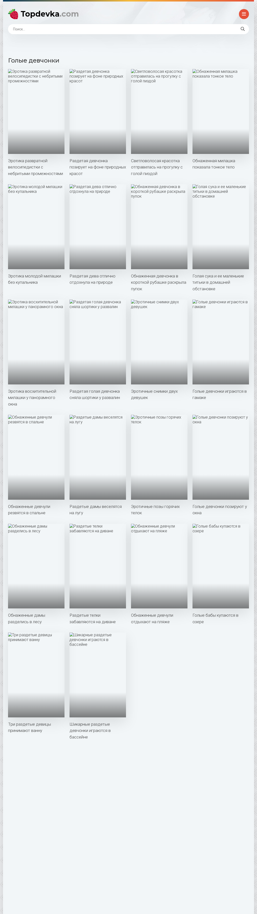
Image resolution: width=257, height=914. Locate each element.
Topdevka (50, 14)
